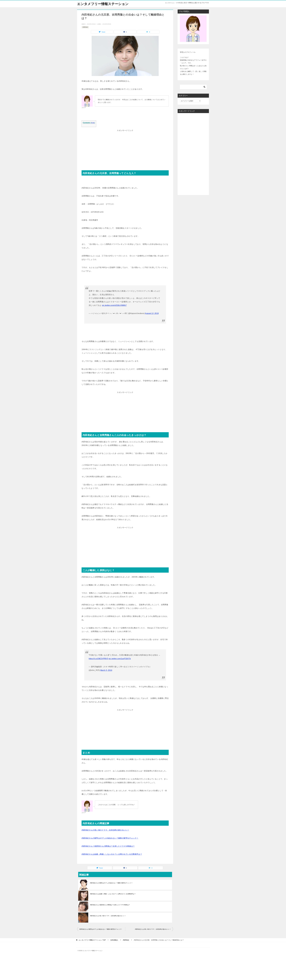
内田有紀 (85, 27)
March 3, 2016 (106, 670)
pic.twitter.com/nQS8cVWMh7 (114, 305)
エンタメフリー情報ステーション (103, 4)
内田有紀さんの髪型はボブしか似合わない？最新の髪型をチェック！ (110, 838)
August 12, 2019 (152, 313)
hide (93, 123)
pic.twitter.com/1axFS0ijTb (120, 659)
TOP (92, 940)
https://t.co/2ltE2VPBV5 (98, 659)
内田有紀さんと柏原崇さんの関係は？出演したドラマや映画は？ (108, 846)
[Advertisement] (125, 148)
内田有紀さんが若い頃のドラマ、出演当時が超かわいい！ (105, 830)
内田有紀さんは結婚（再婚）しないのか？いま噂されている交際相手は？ (112, 854)
